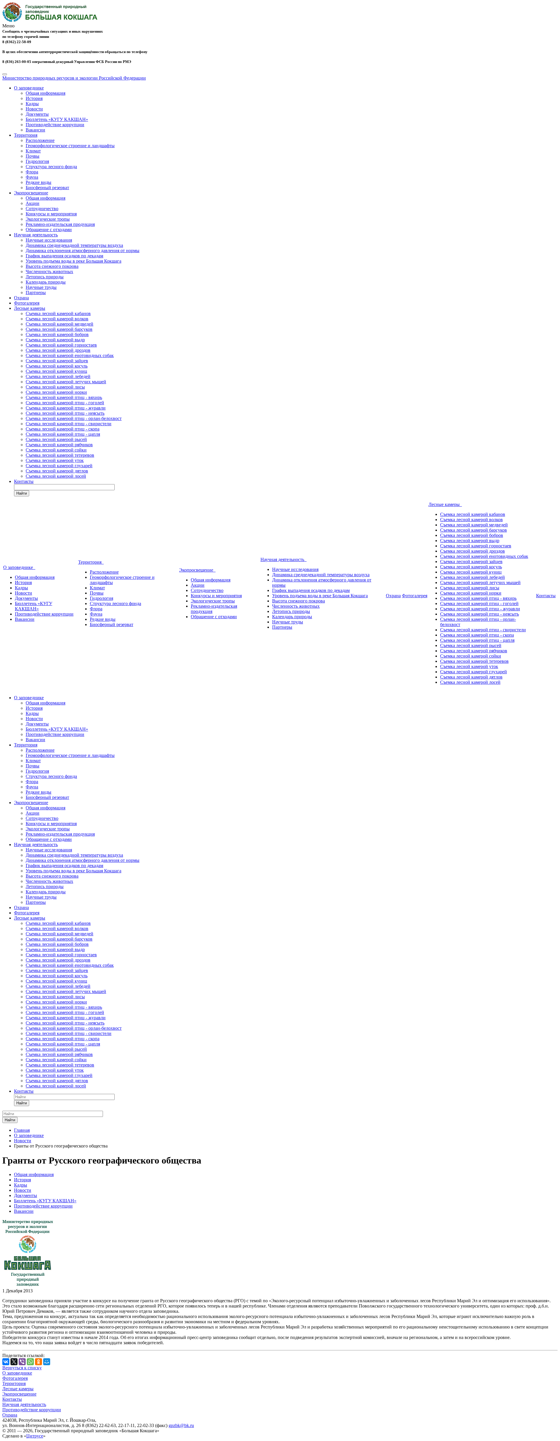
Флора (32, 171)
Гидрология (37, 161)
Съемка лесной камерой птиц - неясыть (65, 413)
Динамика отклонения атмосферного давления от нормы (82, 250)
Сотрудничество (42, 208)
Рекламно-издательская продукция (60, 224)
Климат (33, 150)
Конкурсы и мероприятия (51, 213)
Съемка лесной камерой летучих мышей (66, 381)
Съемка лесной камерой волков (57, 318)
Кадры (32, 103)
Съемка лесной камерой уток (55, 460)
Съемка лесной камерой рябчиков (59, 444)
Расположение (40, 140)
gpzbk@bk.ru (181, 1425)
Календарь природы (46, 282)
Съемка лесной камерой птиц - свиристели (68, 423)
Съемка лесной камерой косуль (57, 365)
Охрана (21, 297)
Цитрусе (34, 1435)
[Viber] (22, 1361)
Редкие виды (38, 182)
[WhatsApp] (30, 1361)
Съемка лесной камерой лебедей (58, 376)
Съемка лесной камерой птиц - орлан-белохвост (74, 418)
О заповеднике (29, 87)
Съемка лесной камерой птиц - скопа (62, 428)
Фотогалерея (26, 302)
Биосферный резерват (47, 187)
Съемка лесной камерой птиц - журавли (66, 407)
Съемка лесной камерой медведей (59, 323)
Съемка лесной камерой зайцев (57, 360)
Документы (37, 114)
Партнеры (36, 292)
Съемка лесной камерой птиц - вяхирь (64, 397)
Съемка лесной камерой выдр (55, 339)
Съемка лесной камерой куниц (56, 371)
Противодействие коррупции (55, 124)
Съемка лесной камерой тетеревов (60, 455)
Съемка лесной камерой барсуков (59, 329)
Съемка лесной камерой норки (56, 392)
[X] (14, 1361)
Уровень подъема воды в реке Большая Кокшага (73, 261)
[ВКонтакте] (5, 1361)
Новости (34, 108)
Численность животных (49, 271)
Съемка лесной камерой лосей (56, 476)
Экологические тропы (48, 219)
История (34, 98)
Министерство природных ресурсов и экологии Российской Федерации (74, 77)
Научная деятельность (36, 234)
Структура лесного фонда (51, 166)
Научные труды (41, 287)
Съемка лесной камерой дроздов (58, 350)
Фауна (32, 177)
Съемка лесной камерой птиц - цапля (63, 434)
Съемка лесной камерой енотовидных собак (70, 355)
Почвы (32, 156)
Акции (32, 203)
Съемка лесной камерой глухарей (59, 465)
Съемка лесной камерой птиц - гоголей (65, 402)
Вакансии (35, 129)
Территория (25, 135)
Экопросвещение (31, 192)
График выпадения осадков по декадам (64, 255)
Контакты (24, 481)
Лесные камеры (29, 308)
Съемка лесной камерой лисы (55, 386)
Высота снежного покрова (52, 266)
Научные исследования (49, 240)
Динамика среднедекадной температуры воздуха (74, 245)
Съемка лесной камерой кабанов (58, 313)
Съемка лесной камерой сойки (56, 449)
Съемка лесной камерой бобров (57, 334)
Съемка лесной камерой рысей (56, 439)
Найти (21, 493)
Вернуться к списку (22, 1367)
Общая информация (45, 93)
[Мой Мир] (46, 1361)
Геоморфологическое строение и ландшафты (70, 145)
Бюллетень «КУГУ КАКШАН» (57, 119)
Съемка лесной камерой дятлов (57, 470)
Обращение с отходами (49, 229)
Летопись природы (45, 276)
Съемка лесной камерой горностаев (61, 344)
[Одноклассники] (38, 1361)
